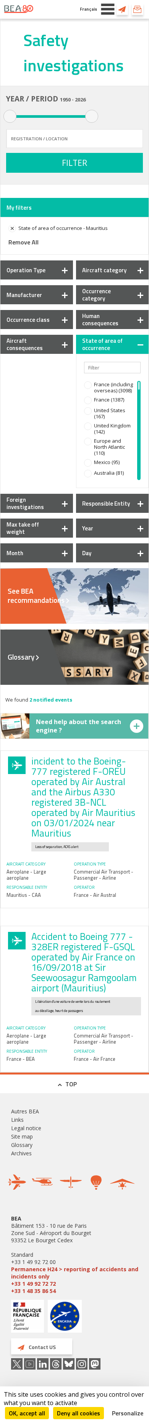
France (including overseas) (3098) (113, 387)
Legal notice (26, 1128)
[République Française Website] (27, 1317)
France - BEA (20, 1059)
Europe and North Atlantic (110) (109, 447)
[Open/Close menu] (107, 9)
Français (88, 9)
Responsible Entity (106, 503)
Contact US (122, 9)
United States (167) (109, 413)
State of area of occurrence (102, 344)
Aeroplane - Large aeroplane (26, 875)
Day (86, 553)
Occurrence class (28, 320)
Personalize (127, 1413)
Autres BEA (25, 1111)
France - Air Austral (95, 895)
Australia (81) (109, 473)
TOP (71, 1084)
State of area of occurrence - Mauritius (63, 228)
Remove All (23, 242)
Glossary (21, 657)
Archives (21, 1153)
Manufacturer (24, 295)
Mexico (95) (107, 462)
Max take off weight (22, 528)
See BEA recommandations (36, 595)
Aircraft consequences (24, 344)
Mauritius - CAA (23, 895)
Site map (22, 1136)
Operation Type (25, 270)
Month (14, 553)
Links (17, 1119)
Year (87, 528)
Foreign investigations (25, 503)
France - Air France (94, 1059)
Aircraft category (104, 270)
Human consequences (100, 319)
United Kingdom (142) (112, 428)
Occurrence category (96, 294)
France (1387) (109, 400)
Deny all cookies (78, 1413)
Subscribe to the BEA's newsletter (137, 9)
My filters (19, 208)
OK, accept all (27, 1413)
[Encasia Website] (65, 1319)
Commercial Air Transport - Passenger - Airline (103, 875)
